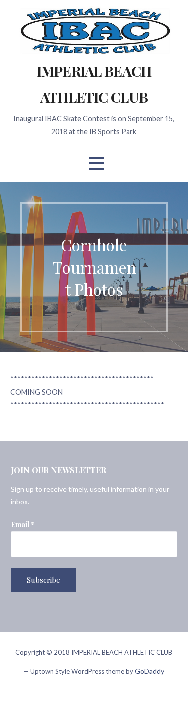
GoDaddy (149, 671)
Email (22, 524)
